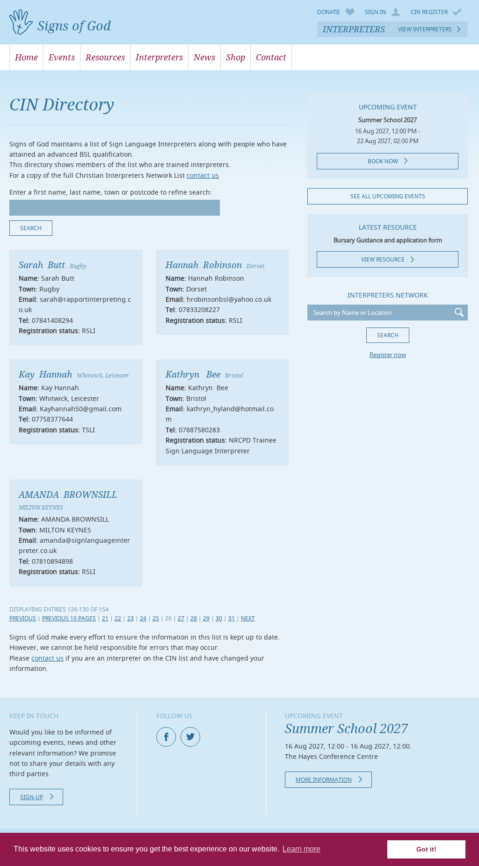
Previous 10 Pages (69, 618)
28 (193, 618)
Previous (22, 618)
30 (219, 618)
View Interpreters (425, 29)
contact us (203, 175)
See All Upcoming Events (387, 196)
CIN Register (429, 11)
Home (26, 57)
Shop (235, 57)
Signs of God (74, 25)
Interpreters (354, 29)
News (204, 57)
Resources (105, 57)
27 (181, 618)
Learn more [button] (301, 849)
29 (206, 618)
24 (143, 618)
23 (130, 618)
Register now (388, 354)
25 (155, 618)
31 (231, 618)
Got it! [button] (426, 849)
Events (62, 57)
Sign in (375, 12)
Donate (328, 12)
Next (248, 618)
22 (118, 618)
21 (105, 618)
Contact (271, 57)
